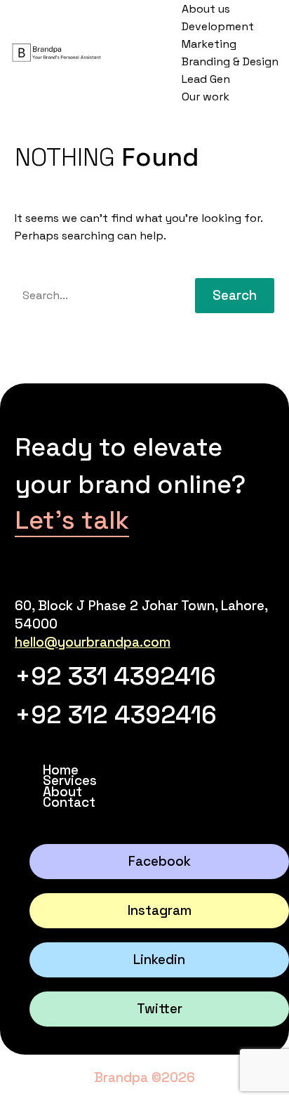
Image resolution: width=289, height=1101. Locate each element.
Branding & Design (230, 61)
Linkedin (159, 959)
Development (218, 26)
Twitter (159, 1008)
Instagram (159, 910)
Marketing (209, 44)
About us (206, 8)
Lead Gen (206, 79)
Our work (205, 96)
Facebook (159, 861)
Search (235, 295)
